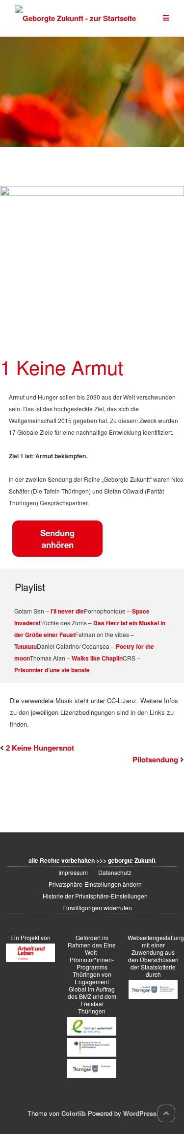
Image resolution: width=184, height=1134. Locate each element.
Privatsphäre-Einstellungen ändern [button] (95, 884)
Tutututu (25, 646)
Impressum (73, 872)
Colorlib (73, 1113)
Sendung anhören (57, 538)
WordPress (140, 1113)
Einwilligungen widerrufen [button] (97, 907)
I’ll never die (67, 611)
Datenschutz (114, 872)
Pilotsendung (155, 759)
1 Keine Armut (61, 366)
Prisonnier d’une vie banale (52, 669)
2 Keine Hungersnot (40, 747)
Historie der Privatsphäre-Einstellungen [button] (95, 896)
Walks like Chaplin (97, 658)
